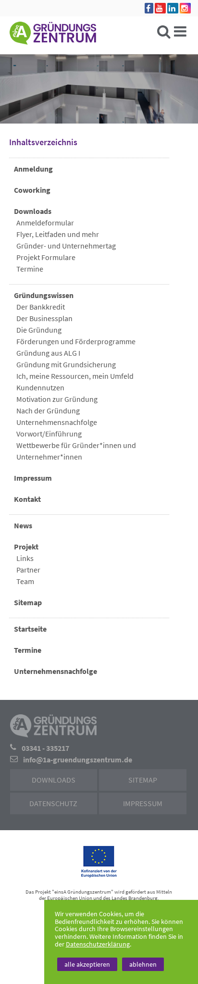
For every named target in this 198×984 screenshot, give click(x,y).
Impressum (33, 478)
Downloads (32, 211)
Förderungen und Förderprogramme (76, 341)
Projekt (26, 546)
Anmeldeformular (45, 222)
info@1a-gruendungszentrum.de (77, 759)
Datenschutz (53, 803)
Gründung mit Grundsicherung (66, 364)
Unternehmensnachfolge (56, 422)
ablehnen (143, 964)
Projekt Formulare (45, 257)
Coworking (32, 190)
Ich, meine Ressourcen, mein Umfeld (75, 376)
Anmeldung (33, 169)
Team (25, 581)
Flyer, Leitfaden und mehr (57, 234)
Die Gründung (39, 330)
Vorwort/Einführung (49, 433)
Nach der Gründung (48, 410)
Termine (29, 269)
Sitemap (28, 602)
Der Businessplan (44, 318)
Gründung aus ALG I (48, 353)
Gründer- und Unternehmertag (66, 245)
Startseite (30, 629)
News (23, 525)
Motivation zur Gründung (57, 399)
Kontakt (27, 499)
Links (25, 558)
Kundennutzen (40, 387)
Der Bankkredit (40, 306)
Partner (28, 569)
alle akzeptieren (87, 964)
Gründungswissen (44, 295)
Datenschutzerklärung (98, 944)
